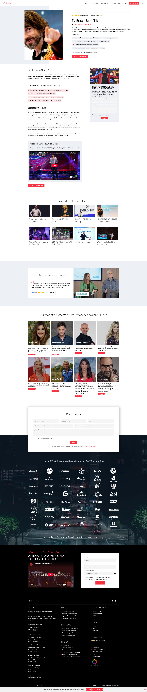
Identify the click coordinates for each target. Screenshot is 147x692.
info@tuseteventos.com (34, 677)
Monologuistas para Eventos (119, 12)
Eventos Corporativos (82, 12)
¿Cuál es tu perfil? (89, 570)
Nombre (86, 557)
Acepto (88, 689)
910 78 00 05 (34, 641)
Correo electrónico (89, 564)
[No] (145, 689)
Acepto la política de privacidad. (101, 115)
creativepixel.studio (113, 685)
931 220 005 (33, 631)
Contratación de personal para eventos (96, 12)
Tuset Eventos (75, 12)
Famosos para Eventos (108, 12)
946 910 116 (33, 661)
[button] (142, 3)
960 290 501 (34, 651)
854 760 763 (33, 671)
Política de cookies (97, 689)
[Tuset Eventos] (94, 663)
